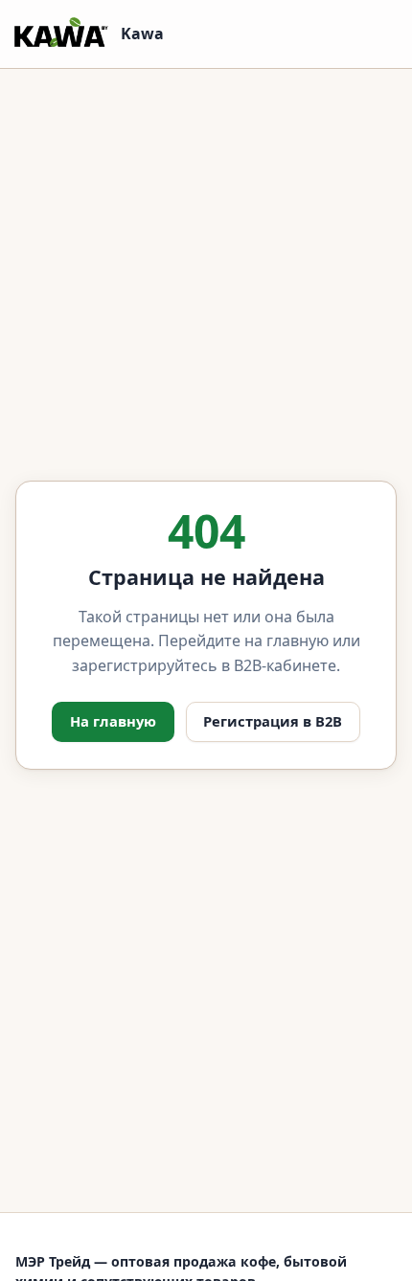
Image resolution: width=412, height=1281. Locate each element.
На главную (113, 720)
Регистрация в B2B (272, 720)
